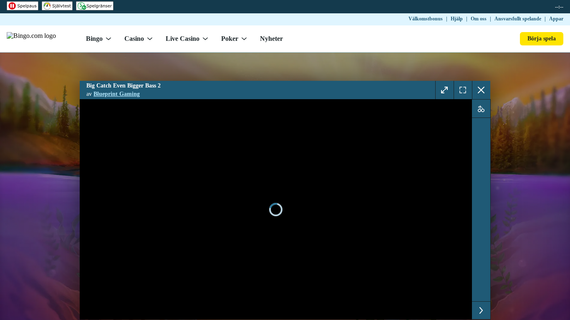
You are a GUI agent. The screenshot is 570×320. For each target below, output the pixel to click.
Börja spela (541, 38)
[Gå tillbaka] (481, 90)
